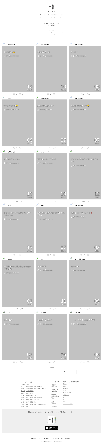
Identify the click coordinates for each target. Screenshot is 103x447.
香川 (29, 402)
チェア (64, 399)
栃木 (29, 388)
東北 (22, 386)
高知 (35, 402)
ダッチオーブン (67, 392)
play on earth (45, 44)
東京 (40, 388)
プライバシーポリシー (57, 438)
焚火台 (64, 390)
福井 (32, 393)
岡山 (32, 400)
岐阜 (27, 395)
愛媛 (32, 402)
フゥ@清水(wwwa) (80, 259)
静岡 (29, 395)
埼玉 (35, 388)
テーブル (65, 401)
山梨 (27, 391)
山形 (38, 386)
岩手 (29, 386)
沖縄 (22, 406)
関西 (22, 397)
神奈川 (44, 388)
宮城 (32, 386)
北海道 (23, 384)
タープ (64, 397)
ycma (76, 152)
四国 (22, 402)
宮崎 (40, 404)
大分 (38, 404)
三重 (35, 395)
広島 (35, 400)
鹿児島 (44, 404)
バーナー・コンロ (68, 404)
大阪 (32, 397)
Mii (42, 259)
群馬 (32, 388)
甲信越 (23, 391)
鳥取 (27, 400)
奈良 (38, 397)
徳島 (27, 402)
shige (9, 98)
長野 (32, 391)
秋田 (35, 386)
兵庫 (35, 397)
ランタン (65, 386)
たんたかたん (11, 152)
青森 (27, 386)
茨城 (27, 388)
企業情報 (33, 438)
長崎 (32, 404)
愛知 (32, 395)
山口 (38, 400)
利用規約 (46, 438)
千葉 (38, 388)
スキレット (66, 395)
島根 (29, 400)
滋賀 (27, 397)
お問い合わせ (68, 438)
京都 (29, 397)
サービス (40, 438)
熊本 (35, 404)
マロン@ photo (79, 205)
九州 (22, 404)
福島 (40, 386)
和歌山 (41, 397)
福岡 (27, 404)
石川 (29, 393)
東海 (22, 395)
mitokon (43, 312)
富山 (27, 393)
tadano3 (9, 259)
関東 (22, 388)
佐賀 (29, 404)
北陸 (22, 393)
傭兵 (42, 205)
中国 (22, 400)
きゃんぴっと (11, 44)
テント (64, 384)
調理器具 (65, 388)
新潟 (29, 391)
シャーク (10, 312)
